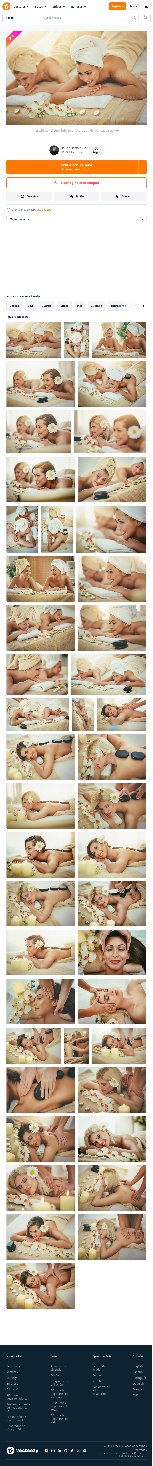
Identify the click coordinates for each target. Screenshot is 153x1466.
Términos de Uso (134, 1451)
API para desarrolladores (16, 1394)
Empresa (12, 1381)
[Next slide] (137, 304)
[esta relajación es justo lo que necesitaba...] (40, 1284)
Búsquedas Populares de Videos (58, 1416)
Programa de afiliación (58, 1380)
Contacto (96, 1373)
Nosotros (96, 1379)
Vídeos (57, 6)
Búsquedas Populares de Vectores (58, 1391)
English (135, 1364)
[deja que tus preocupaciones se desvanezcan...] (22, 527)
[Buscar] (133, 17)
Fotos (39, 6)
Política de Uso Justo (128, 1456)
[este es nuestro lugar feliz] (38, 429)
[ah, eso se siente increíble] (112, 804)
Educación (13, 1387)
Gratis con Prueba (76, 167)
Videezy (11, 1376)
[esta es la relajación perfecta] (112, 382)
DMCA (54, 1373)
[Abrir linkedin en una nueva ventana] (59, 1449)
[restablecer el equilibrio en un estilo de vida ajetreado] (33, 338)
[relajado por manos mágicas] (112, 1186)
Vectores (20, 6)
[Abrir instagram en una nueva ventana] (53, 1449)
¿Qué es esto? (44, 209)
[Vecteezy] (6, 6)
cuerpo (47, 304)
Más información (20, 217)
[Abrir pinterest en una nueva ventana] (65, 1449)
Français (135, 1387)
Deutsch (135, 1381)
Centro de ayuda (96, 1365)
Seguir (96, 152)
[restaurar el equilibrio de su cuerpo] (121, 712)
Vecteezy (12, 1370)
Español (135, 1370)
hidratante (118, 304)
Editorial (77, 6)
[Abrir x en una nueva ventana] (78, 1449)
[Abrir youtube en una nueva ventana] (84, 1449)
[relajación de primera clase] (40, 477)
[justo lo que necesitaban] (112, 477)
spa (30, 304)
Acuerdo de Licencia (57, 1365)
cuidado (96, 304)
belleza (14, 304)
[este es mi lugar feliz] (112, 853)
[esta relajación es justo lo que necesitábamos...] (40, 382)
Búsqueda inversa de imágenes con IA (18, 1405)
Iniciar (134, 6)
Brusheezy (13, 1364)
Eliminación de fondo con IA (16, 1416)
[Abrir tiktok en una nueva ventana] (72, 1449)
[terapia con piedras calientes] (40, 804)
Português (137, 1376)
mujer (64, 304)
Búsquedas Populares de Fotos (58, 1404)
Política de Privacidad (131, 1453)
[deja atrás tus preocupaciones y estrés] (110, 429)
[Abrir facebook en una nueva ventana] (46, 1449)
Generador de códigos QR (15, 1425)
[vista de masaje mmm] (112, 1088)
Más (132, 1393)
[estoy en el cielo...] (40, 901)
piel (79, 304)
